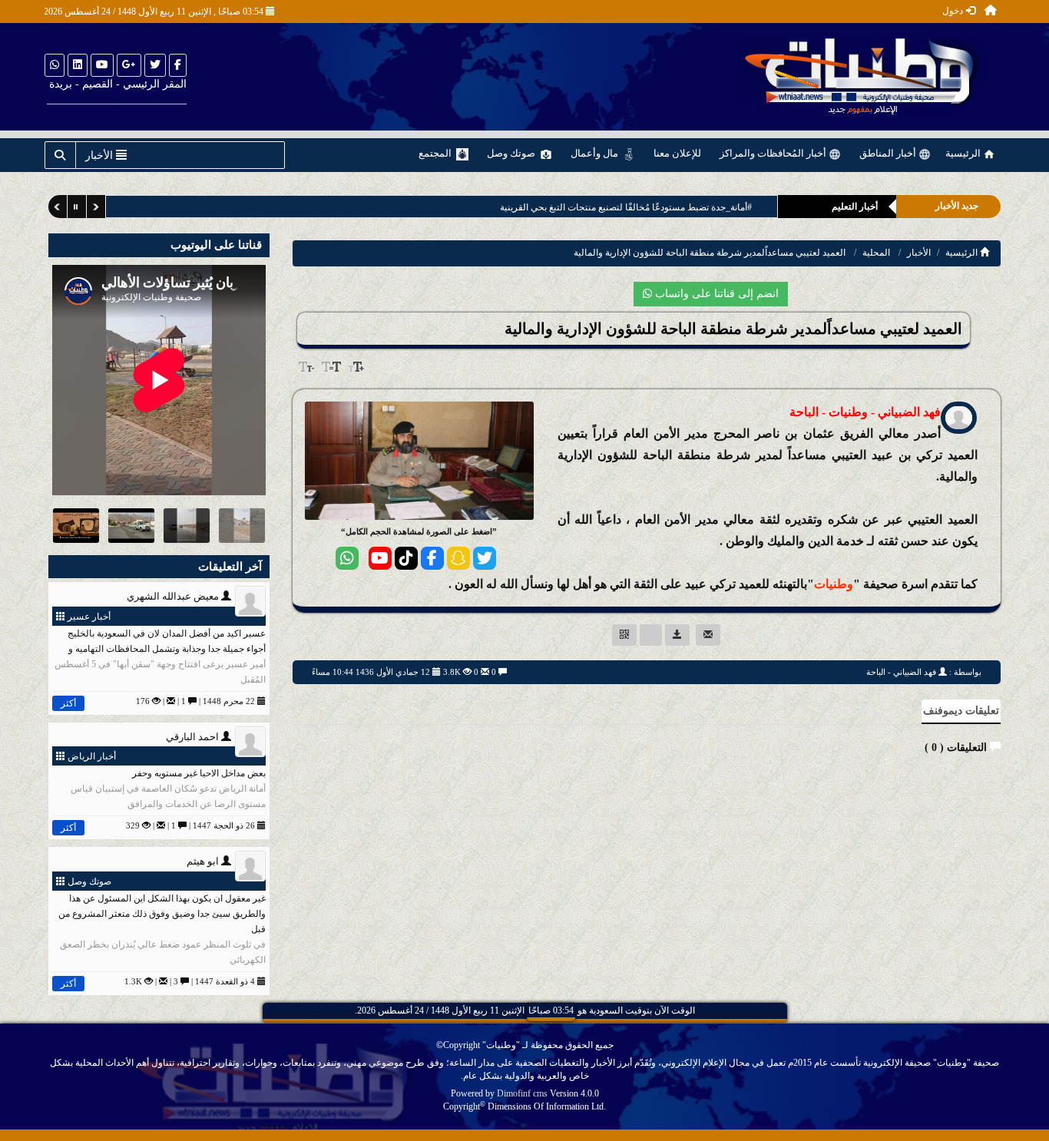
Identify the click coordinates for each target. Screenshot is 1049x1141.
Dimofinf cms (522, 1093)
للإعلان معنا (677, 153)
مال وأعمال (595, 153)
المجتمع (436, 153)
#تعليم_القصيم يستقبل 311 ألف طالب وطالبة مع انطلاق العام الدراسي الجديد (623, 207)
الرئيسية (964, 153)
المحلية (876, 252)
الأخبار (919, 252)
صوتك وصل (512, 153)
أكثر (68, 703)
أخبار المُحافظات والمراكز (774, 153)
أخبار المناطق (888, 153)
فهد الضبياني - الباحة (901, 671)
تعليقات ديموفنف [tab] (961, 710)
